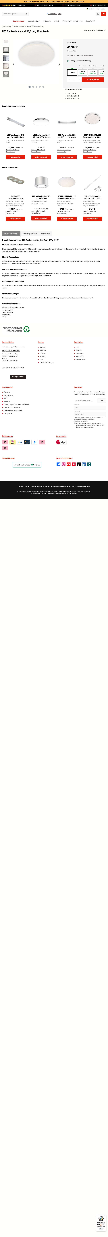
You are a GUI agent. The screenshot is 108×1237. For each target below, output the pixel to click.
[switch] (101, 1229)
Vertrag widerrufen (18, 377)
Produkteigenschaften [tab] (30, 234)
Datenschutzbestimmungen (92, 423)
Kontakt (42, 347)
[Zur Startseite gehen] (54, 14)
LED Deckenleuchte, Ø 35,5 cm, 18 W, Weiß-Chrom (41, 136)
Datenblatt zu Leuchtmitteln (13, 410)
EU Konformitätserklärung (12, 407)
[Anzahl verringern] (69, 79)
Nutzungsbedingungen (80, 421)
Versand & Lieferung (43, 486)
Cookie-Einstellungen (46, 362)
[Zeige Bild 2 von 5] (33, 87)
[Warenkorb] (103, 14)
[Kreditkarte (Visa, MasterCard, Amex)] (27, 442)
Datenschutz (80, 353)
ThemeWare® (72, 493)
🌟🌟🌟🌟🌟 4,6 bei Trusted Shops (14, 5)
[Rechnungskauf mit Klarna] (5, 442)
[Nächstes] (59, 64)
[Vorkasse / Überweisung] (20, 442)
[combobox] (13, 14)
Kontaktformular (18, 368)
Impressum (79, 356)
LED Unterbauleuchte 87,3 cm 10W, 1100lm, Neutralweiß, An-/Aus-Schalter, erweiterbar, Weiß (92, 197)
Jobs (5, 398)
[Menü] (104, 1216)
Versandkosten (48, 491)
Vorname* (76, 404)
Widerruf (79, 350)
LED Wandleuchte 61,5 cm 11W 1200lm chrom (67, 136)
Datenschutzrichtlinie (86, 419)
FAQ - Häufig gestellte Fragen (81, 486)
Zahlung (42, 353)
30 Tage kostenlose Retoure (72, 5)
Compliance (8, 413)
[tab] (11, 233)
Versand (42, 356)
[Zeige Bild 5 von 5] (43, 87)
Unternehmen (8, 395)
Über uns (7, 392)
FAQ (41, 359)
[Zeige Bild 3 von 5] (36, 87)
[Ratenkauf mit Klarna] (5, 448)
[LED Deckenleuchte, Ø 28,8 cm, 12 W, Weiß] (36, 61)
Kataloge (7, 401)
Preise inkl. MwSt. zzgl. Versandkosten (81, 55)
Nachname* (77, 411)
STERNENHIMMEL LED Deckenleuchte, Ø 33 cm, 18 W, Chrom (92, 136)
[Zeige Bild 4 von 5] (40, 87)
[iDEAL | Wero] (12, 442)
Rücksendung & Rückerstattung (60, 486)
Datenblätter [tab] (45, 234)
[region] (31, 66)
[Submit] (101, 400)
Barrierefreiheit (81, 359)
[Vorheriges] (13, 64)
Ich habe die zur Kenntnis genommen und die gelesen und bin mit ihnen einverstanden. (90, 425)
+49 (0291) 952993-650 (11, 351)
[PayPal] (34, 442)
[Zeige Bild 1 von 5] (30, 87)
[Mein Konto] (98, 14)
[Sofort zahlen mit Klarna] (42, 442)
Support (20, 486)
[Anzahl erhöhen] (79, 79)
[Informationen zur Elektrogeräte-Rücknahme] (16, 330)
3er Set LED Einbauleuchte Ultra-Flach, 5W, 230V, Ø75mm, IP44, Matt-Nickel (15, 197)
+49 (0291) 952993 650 (99, 5)
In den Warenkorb (93, 80)
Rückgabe (43, 350)
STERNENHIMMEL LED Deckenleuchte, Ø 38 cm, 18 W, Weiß (66, 197)
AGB (77, 347)
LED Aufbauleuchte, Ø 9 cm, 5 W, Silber (41, 197)
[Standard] (61, 442)
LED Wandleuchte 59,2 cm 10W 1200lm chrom (15, 136)
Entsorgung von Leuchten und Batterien (17, 404)
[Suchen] (26, 14)
